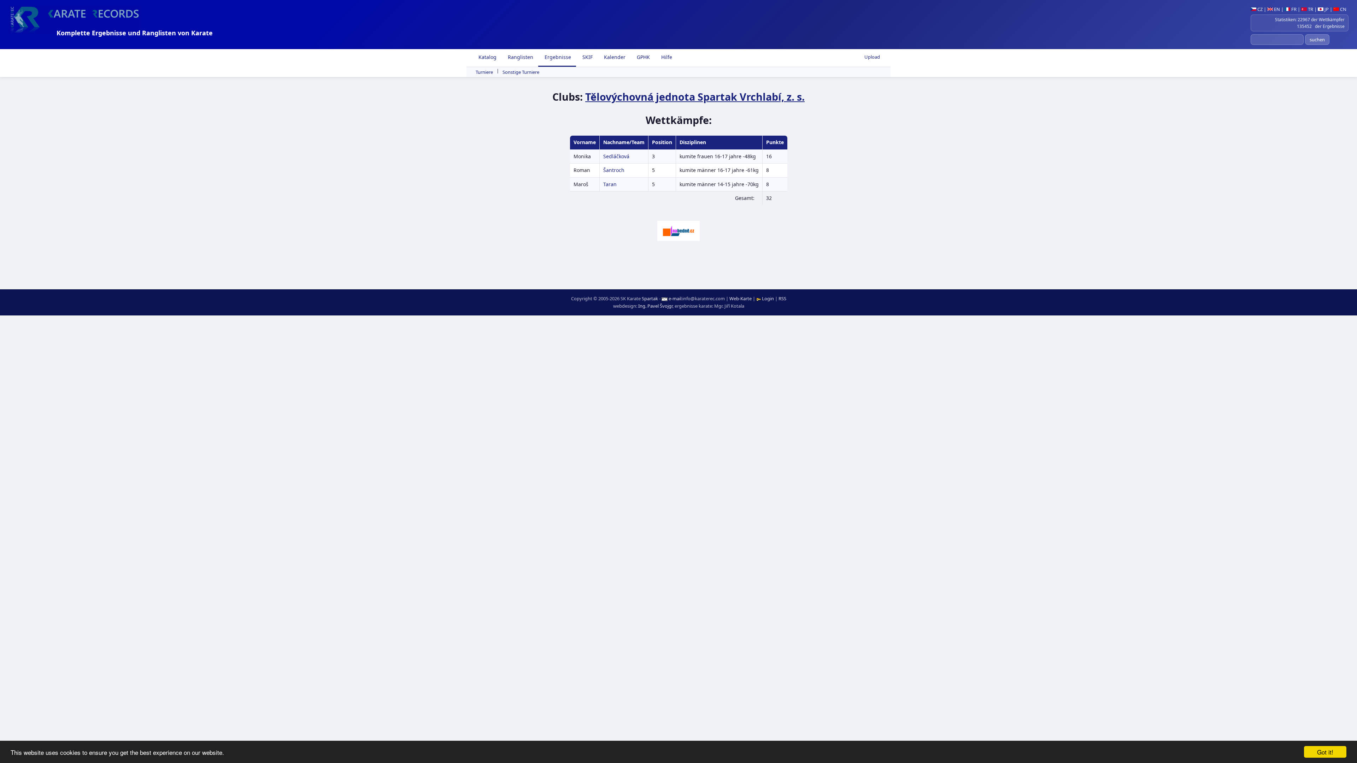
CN (1342, 9)
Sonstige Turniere (521, 72)
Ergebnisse (557, 57)
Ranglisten (519, 57)
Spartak (650, 298)
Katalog (487, 57)
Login (768, 298)
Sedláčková (616, 156)
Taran (610, 184)
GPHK (642, 57)
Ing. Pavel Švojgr (655, 306)
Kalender (614, 57)
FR (1293, 9)
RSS (782, 298)
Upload (872, 57)
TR (1310, 9)
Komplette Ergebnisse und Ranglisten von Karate (135, 33)
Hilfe (666, 57)
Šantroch (613, 170)
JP (1326, 9)
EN (1276, 9)
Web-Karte (740, 298)
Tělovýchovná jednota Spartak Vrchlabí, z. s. (695, 96)
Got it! (1325, 751)
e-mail (675, 298)
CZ (1259, 9)
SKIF (587, 57)
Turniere (484, 72)
